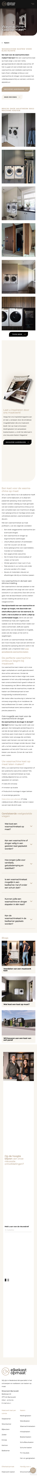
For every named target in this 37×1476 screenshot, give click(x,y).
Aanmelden (12, 1280)
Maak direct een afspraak (11, 799)
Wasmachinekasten (27, 1425)
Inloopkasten (25, 1431)
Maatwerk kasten (8, 1471)
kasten (6, 43)
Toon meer (17, 334)
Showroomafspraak (27, 1471)
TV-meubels (24, 1452)
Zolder (4, 1434)
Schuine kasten (26, 1447)
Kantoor (5, 1444)
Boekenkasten (25, 1436)
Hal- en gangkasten (27, 1457)
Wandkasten (25, 1420)
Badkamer (6, 1450)
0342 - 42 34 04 (7, 1399)
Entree (4, 1439)
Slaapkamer (6, 1418)
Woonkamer (6, 1423)
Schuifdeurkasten (27, 1441)
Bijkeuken (5, 1428)
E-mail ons (6, 1402)
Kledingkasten (25, 1415)
